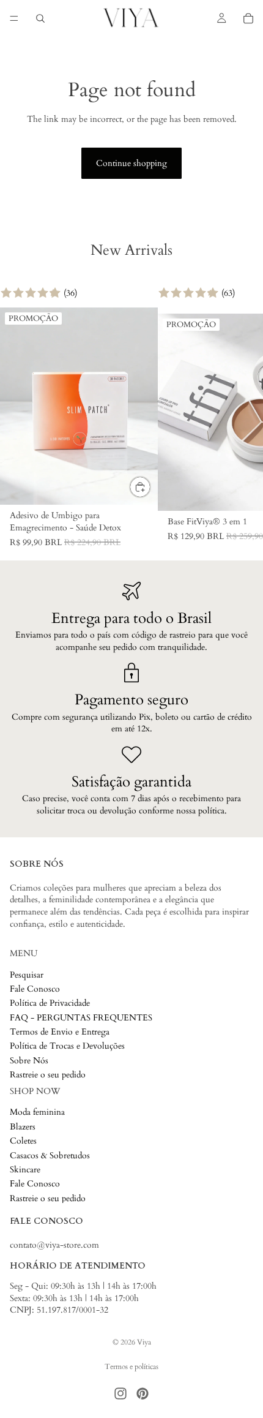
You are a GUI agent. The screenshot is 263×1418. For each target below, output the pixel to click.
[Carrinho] (248, 18)
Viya (144, 1342)
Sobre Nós (29, 1060)
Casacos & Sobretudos (50, 1155)
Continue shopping (131, 163)
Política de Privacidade (50, 1003)
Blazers (22, 1127)
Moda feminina (37, 1112)
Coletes (23, 1141)
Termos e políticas (131, 1366)
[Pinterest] (142, 1393)
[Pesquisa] (40, 18)
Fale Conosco (35, 989)
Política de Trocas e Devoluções (67, 1046)
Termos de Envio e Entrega (59, 1032)
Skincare (25, 1169)
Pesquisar (26, 975)
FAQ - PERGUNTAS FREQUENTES (81, 1018)
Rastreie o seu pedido (48, 1074)
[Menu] (14, 18)
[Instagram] (120, 1393)
